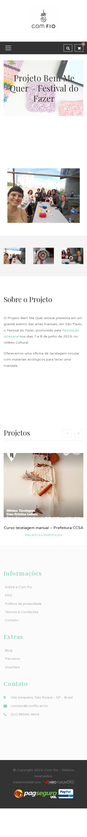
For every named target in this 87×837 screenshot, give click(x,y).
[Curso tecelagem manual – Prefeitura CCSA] (43, 485)
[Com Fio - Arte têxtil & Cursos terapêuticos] (43, 21)
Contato (11, 620)
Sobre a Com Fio (18, 587)
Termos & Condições (21, 612)
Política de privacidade (23, 604)
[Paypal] (65, 793)
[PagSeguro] (35, 793)
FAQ (8, 595)
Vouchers (12, 667)
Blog (8, 650)
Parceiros (12, 659)
